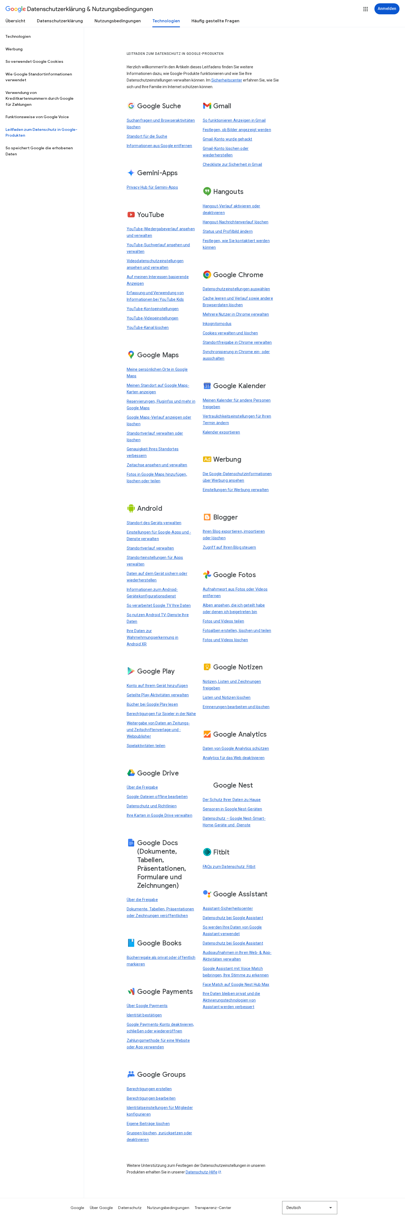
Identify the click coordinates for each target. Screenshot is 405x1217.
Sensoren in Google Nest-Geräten (232, 809)
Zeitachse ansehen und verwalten (157, 465)
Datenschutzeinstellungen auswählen (236, 289)
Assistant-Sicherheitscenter (228, 908)
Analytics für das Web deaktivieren (234, 758)
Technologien (166, 20)
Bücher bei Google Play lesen (152, 704)
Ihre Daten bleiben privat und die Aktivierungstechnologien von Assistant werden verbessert (231, 1000)
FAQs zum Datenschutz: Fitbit (229, 866)
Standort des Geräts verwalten (154, 523)
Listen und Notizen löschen (227, 697)
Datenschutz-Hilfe (201, 1172)
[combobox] (309, 1207)
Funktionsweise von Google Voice (37, 116)
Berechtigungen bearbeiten (151, 1098)
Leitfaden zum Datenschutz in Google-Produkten (41, 132)
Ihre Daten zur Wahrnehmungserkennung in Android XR (153, 637)
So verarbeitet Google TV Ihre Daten (159, 605)
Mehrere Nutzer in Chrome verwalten (236, 314)
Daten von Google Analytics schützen (236, 748)
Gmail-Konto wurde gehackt (227, 139)
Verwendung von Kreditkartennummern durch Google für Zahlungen (40, 98)
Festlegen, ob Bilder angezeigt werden (237, 130)
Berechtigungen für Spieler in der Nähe (161, 714)
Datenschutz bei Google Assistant (233, 918)
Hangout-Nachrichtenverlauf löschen (236, 222)
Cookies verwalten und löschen (230, 333)
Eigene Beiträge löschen (148, 1123)
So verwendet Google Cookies (34, 61)
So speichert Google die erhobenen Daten (39, 150)
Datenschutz (130, 1207)
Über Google (101, 1207)
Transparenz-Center (213, 1207)
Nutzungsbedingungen (117, 20)
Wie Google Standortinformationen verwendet (39, 77)
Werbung (14, 49)
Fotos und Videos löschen (225, 640)
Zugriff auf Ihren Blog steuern (229, 547)
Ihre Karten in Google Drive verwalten (159, 815)
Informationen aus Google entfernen (159, 146)
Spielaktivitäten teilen (146, 745)
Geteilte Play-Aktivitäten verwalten (158, 695)
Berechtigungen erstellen (149, 1089)
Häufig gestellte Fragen (215, 20)
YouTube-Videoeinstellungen (153, 318)
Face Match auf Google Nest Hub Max (236, 984)
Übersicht (15, 20)
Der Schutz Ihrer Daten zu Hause (232, 799)
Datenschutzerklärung (60, 20)
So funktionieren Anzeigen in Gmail (234, 120)
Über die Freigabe (142, 787)
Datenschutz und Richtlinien (152, 806)
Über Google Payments (147, 1006)
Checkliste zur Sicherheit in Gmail (232, 164)
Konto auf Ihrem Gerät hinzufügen (157, 685)
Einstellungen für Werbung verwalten (236, 490)
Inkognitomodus (217, 323)
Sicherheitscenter (226, 80)
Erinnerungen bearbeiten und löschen (236, 707)
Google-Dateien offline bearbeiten (157, 796)
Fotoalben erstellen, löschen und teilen (237, 630)
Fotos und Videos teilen (223, 621)
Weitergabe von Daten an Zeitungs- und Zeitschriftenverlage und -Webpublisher (158, 730)
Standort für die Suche (147, 136)
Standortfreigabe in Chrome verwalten (237, 342)
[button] (365, 9)
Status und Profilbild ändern (228, 231)
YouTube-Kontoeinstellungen (153, 309)
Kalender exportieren (221, 432)
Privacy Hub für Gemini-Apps (152, 187)
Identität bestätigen (144, 1015)
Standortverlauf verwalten (150, 548)
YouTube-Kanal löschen (148, 327)
